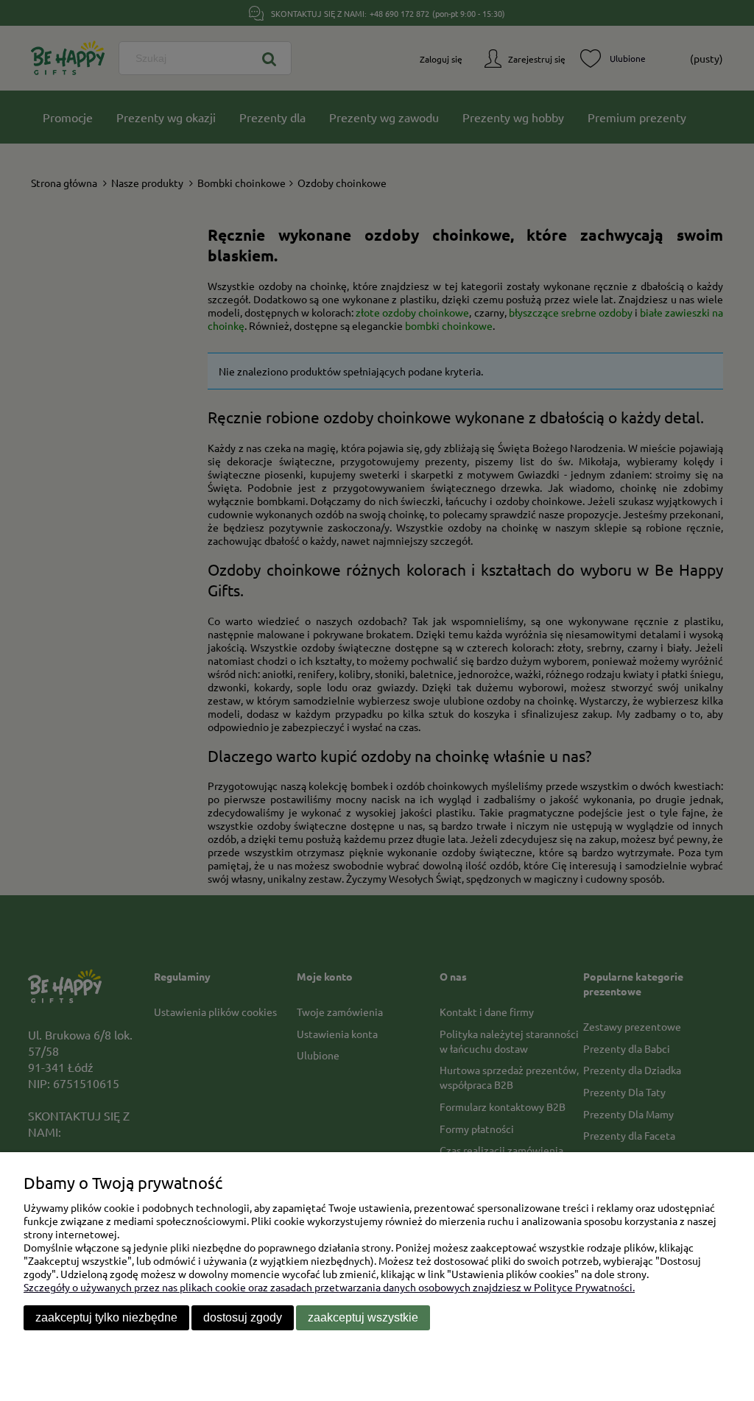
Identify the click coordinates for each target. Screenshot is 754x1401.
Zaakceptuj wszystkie (363, 1317)
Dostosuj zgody (242, 1317)
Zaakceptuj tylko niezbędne (106, 1317)
